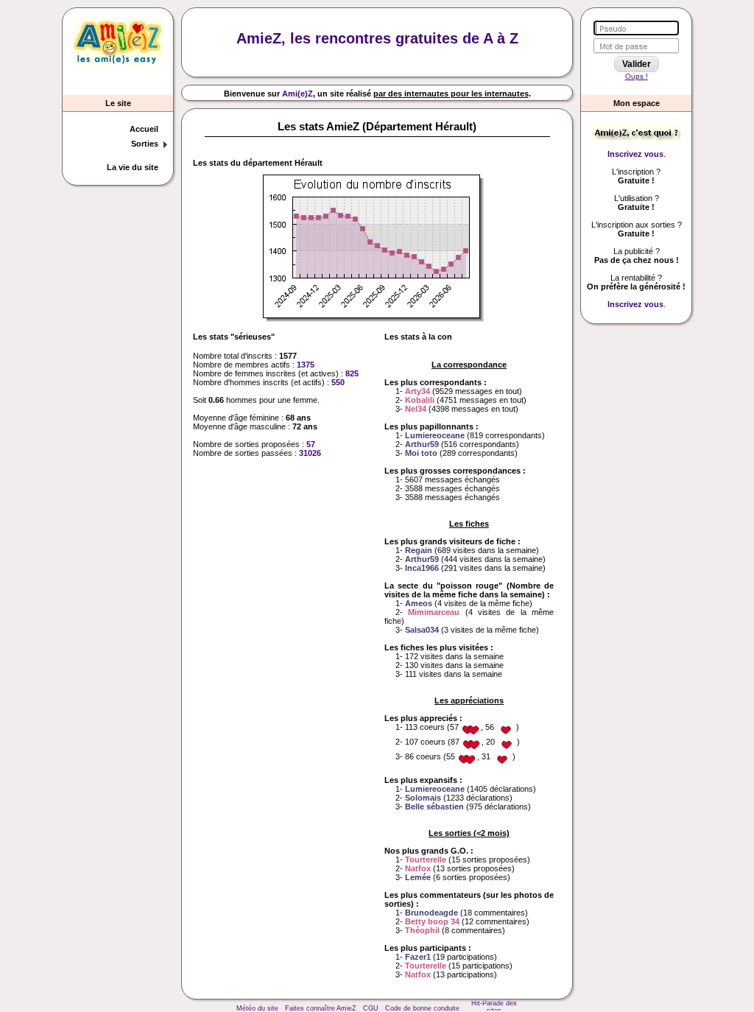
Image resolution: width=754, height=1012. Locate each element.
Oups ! (636, 76)
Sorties (144, 143)
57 (310, 444)
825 (352, 373)
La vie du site (132, 167)
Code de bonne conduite (422, 1008)
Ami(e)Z (297, 93)
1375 (305, 364)
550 (338, 382)
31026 (310, 453)
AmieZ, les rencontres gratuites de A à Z (377, 38)
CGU (370, 1008)
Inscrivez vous (635, 154)
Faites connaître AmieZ (320, 1008)
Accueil (144, 128)
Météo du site (257, 1008)
